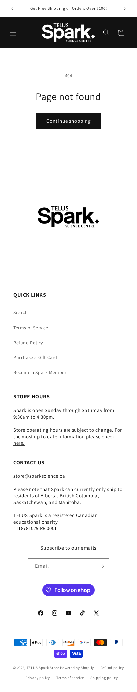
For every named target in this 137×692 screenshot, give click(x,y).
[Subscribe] (101, 566)
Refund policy (112, 667)
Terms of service (70, 677)
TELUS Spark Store (43, 667)
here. (19, 443)
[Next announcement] (124, 8)
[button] (13, 32)
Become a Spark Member (40, 372)
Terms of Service (30, 328)
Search (20, 312)
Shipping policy (104, 677)
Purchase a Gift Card (35, 357)
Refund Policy (28, 343)
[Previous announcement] (12, 8)
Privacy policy (37, 677)
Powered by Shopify (77, 667)
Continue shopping (68, 121)
